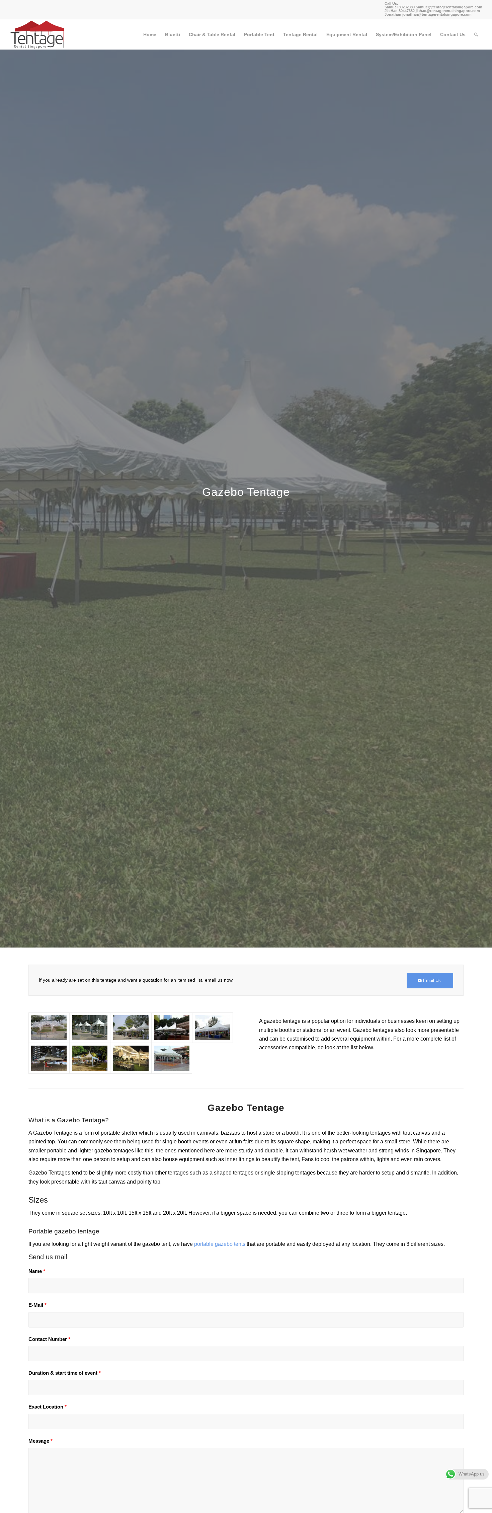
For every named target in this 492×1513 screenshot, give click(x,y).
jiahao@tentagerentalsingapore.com (448, 11)
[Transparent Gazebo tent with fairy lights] (130, 1058)
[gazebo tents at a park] (130, 1027)
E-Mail (37, 1305)
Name (36, 1271)
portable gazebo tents (219, 1244)
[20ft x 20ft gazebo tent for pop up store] (171, 1058)
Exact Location (47, 1407)
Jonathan (393, 14)
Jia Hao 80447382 (400, 11)
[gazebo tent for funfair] (212, 1027)
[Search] (476, 34)
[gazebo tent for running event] (171, 1027)
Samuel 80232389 (400, 7)
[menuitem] (150, 34)
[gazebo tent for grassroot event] (48, 1058)
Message (40, 1441)
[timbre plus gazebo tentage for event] (89, 1058)
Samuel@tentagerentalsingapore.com (449, 7)
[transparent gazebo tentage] (48, 1027)
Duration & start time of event (64, 1373)
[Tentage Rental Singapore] (38, 34)
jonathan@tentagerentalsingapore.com (437, 14)
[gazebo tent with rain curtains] (89, 1027)
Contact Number (49, 1339)
